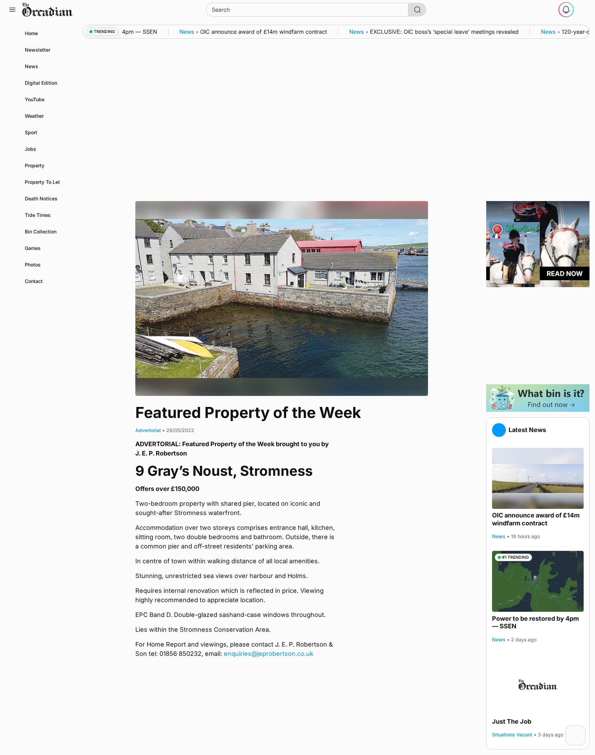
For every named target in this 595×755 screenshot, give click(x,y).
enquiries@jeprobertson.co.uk (268, 653)
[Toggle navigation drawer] (12, 10)
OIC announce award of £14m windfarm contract (536, 519)
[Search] (417, 10)
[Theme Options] (582, 10)
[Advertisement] (537, 336)
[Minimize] (581, 729)
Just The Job (511, 721)
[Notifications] (566, 10)
